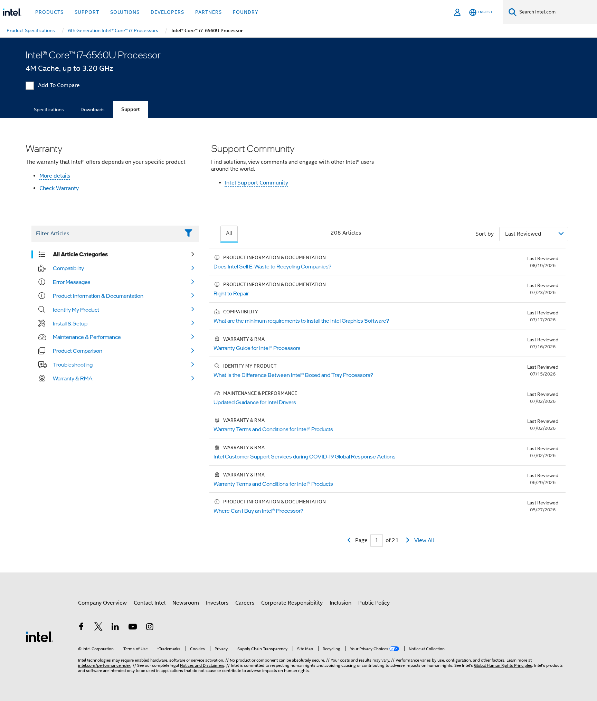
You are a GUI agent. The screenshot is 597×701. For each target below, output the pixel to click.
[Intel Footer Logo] (39, 636)
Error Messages (72, 281)
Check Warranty (59, 188)
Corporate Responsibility (292, 602)
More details (54, 175)
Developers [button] (167, 12)
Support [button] (87, 12)
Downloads (92, 109)
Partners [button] (208, 12)
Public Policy (374, 602)
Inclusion (340, 602)
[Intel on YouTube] (133, 628)
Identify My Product (76, 309)
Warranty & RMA (73, 378)
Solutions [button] (125, 12)
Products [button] (49, 12)
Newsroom (185, 602)
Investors (217, 602)
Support (130, 109)
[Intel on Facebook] (81, 628)
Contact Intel (149, 602)
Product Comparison (77, 350)
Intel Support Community (256, 182)
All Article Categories (80, 254)
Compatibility (68, 268)
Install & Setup (70, 323)
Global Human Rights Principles (503, 665)
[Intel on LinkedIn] (115, 628)
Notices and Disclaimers (202, 665)
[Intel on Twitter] (98, 628)
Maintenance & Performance (87, 336)
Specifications (49, 109)
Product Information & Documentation (98, 295)
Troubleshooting (73, 364)
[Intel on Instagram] (149, 628)
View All (424, 540)
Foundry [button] (245, 12)
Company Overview (102, 602)
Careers (244, 602)
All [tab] (229, 233)
